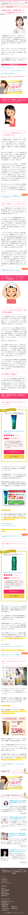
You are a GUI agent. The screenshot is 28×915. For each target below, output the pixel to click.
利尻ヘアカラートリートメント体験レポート (12, 654)
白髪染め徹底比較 (9, 6)
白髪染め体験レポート (5, 902)
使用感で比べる (14, 908)
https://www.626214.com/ (8, 525)
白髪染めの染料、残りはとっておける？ (11, 270)
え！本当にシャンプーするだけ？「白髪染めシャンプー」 (13, 70)
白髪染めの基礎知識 (5, 890)
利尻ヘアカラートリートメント (13, 572)
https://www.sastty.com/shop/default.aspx (12, 646)
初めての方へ (5, 879)
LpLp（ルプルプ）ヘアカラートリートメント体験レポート (13, 536)
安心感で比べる (14, 906)
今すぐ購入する (13, 451)
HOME (2, 6)
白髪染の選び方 (4, 895)
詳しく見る (13, 456)
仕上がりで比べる (5, 908)
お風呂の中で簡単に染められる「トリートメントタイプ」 (13, 67)
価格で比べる (5, 906)
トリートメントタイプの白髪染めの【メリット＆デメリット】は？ (14, 196)
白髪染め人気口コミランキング (7, 901)
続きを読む (24, 813)
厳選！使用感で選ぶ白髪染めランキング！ (10, 73)
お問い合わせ (5, 880)
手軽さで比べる (5, 910)
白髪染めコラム (4, 891)
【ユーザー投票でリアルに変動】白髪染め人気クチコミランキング (14, 77)
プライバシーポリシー (6, 882)
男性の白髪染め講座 (5, 893)
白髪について (3, 888)
